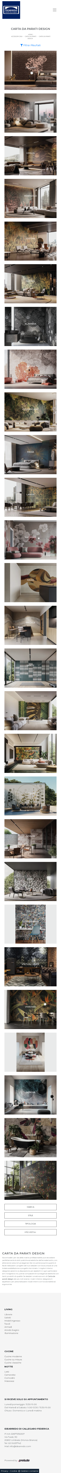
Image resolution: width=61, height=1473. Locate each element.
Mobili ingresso (12, 1320)
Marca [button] (30, 1207)
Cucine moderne (13, 1356)
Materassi (9, 1381)
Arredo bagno (11, 1330)
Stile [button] (30, 1215)
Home (30, 34)
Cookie (13, 1471)
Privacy (4, 1471)
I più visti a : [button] (30, 1232)
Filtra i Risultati (32, 45)
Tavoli (7, 1323)
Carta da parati (30, 36)
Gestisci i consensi (29, 1471)
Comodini (9, 1378)
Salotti (7, 1317)
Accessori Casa (16, 36)
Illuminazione (11, 1333)
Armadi (8, 1327)
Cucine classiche (12, 1362)
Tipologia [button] (30, 1223)
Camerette (10, 1374)
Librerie (8, 1314)
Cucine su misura (13, 1359)
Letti (6, 1371)
